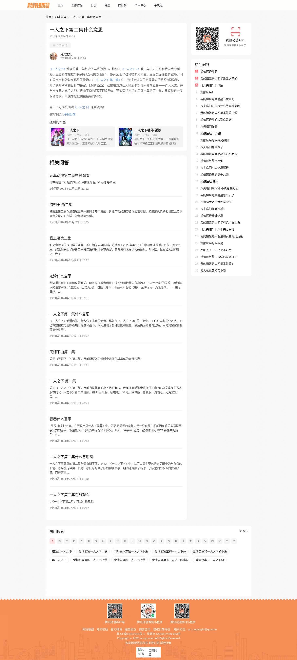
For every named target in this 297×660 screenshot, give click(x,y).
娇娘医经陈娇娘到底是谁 (216, 119)
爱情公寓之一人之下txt (210, 560)
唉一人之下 (59, 560)
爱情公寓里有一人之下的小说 (170, 560)
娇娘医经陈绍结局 (211, 243)
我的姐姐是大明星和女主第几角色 (221, 236)
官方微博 (116, 629)
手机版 (158, 5)
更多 (243, 530)
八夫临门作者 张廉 (212, 208)
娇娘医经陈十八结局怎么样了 (218, 256)
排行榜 (122, 5)
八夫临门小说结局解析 (214, 167)
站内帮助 (102, 629)
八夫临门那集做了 (211, 147)
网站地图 (88, 629)
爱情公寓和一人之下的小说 (210, 551)
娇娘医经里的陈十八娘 (214, 174)
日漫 (93, 5)
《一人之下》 (58, 69)
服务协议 (130, 629)
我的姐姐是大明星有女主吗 (217, 99)
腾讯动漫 (38, 5)
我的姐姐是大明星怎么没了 (217, 195)
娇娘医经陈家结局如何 (214, 140)
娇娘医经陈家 (208, 71)
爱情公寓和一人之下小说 (129, 560)
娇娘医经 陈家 (209, 181)
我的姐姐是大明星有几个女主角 (220, 222)
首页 (60, 5)
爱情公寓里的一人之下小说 (90, 560)
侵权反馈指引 (161, 629)
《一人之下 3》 (130, 69)
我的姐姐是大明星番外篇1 (216, 263)
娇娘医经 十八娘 (210, 133)
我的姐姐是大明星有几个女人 (218, 154)
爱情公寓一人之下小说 (93, 551)
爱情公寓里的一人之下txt (170, 551)
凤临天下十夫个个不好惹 (216, 250)
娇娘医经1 (206, 92)
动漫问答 (60, 17)
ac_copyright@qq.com (202, 629)
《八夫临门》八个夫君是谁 (217, 229)
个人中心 (140, 5)
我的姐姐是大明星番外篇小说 (218, 112)
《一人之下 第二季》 (108, 80)
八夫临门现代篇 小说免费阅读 (219, 188)
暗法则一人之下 (62, 551)
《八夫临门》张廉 (211, 85)
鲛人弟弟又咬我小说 (213, 270)
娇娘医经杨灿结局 (211, 215)
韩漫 (107, 5)
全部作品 (77, 5)
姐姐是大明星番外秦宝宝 (216, 202)
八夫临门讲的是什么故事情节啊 (220, 106)
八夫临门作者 (208, 126)
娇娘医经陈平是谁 (211, 160)
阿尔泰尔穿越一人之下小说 (131, 551)
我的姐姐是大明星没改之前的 (218, 78)
